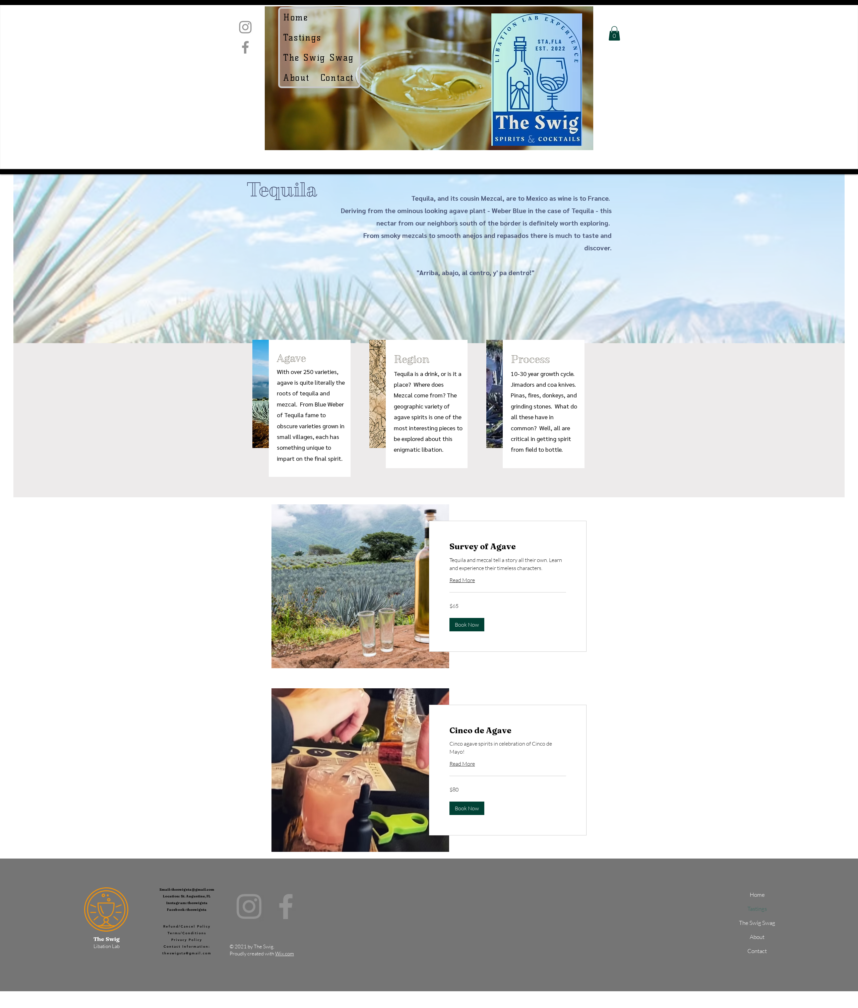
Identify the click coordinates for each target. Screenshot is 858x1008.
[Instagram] (245, 27)
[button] (338, 77)
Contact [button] (757, 950)
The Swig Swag (757, 922)
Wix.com (284, 953)
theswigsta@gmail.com (192, 889)
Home (757, 894)
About (757, 936)
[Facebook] (245, 47)
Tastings (757, 908)
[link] (507, 546)
